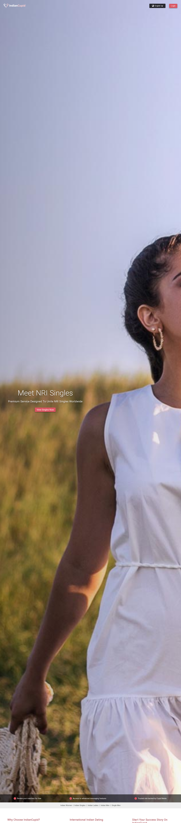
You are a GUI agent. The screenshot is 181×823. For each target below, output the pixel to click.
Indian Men (105, 805)
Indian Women (66, 805)
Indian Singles (79, 805)
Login (173, 6)
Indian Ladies (93, 805)
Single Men (116, 805)
